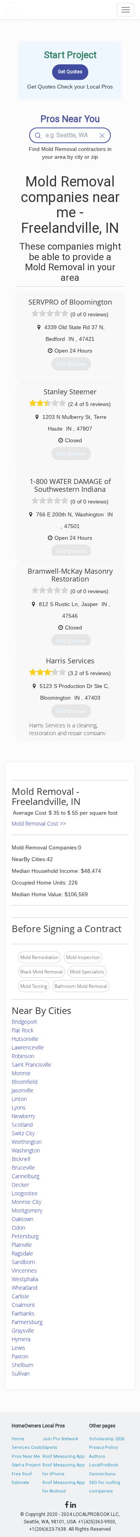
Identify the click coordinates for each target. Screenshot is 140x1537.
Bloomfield (24, 1081)
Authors (97, 1456)
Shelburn (22, 1365)
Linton (19, 1099)
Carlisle (20, 1296)
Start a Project (26, 1465)
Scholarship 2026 (106, 1438)
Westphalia (25, 1279)
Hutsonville (25, 1038)
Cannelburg (25, 1176)
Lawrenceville (28, 1047)
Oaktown (22, 1219)
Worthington (27, 1141)
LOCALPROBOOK (49, 9)
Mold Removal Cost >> (39, 823)
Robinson (23, 1056)
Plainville (22, 1244)
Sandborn (23, 1262)
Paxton (20, 1356)
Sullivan (21, 1373)
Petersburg (25, 1236)
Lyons (19, 1107)
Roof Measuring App (63, 1456)
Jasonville (22, 1090)
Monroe (21, 1073)
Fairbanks (23, 1313)
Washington (26, 1150)
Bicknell (21, 1159)
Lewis (18, 1347)
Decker (20, 1184)
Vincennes (24, 1270)
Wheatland (24, 1287)
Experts (49, 1447)
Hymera (21, 1339)
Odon (18, 1227)
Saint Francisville (31, 1064)
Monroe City (26, 1201)
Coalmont (23, 1304)
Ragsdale (22, 1253)
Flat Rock (22, 1030)
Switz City (23, 1133)
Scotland (22, 1124)
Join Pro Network (60, 1438)
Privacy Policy (103, 1447)
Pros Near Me (26, 1456)
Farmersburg (27, 1322)
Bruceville (23, 1167)
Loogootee (25, 1193)
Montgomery (27, 1210)
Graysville (23, 1330)
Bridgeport (24, 1021)
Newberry (23, 1116)
